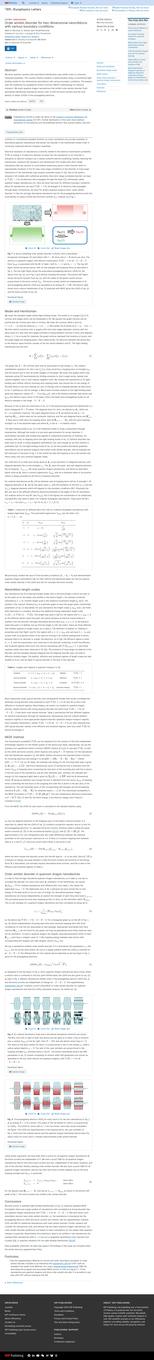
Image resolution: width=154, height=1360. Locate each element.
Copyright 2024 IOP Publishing (68, 1307)
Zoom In (32, 248)
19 (46, 649)
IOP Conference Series (15, 1314)
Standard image (18, 302)
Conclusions (101, 84)
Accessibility (10, 1333)
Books (45, 3)
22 (56, 831)
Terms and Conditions (64, 1311)
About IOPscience (13, 1318)
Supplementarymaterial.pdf (66, 1266)
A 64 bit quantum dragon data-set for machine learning (138, 53)
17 (82, 601)
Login (76, 3)
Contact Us (10, 1322)
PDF (13, 48)
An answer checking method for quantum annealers (136, 36)
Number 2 (35, 37)
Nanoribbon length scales (107, 70)
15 (20, 498)
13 (54, 442)
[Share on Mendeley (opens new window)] (112, 30)
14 (17, 446)
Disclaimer (59, 1314)
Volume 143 (25, 37)
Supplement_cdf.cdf (14, 985)
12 (82, 315)
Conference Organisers (64, 1341)
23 (30, 1226)
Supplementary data (15, 132)
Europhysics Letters (12, 37)
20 (72, 653)
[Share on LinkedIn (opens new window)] (102, 30)
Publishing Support (59, 3)
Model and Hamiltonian (106, 66)
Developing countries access (18, 1326)
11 (65, 179)
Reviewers (58, 1338)
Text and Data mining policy (67, 1322)
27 (46, 1237)
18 (58, 614)
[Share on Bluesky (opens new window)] (117, 30)
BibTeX (32, 101)
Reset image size (62, 248)
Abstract (100, 63)
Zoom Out (45, 248)
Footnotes (100, 88)
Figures (21, 57)
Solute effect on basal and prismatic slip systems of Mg (136, 62)
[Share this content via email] (98, 30)
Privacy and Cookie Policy (66, 1318)
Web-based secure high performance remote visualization (137, 45)
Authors (9, 57)
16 (34, 579)
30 (73, 1240)
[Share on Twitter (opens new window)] (108, 30)
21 (18, 660)
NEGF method (102, 74)
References (46, 57)
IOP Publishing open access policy (20, 1329)
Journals (33, 3)
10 (65, 172)
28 (14, 1240)
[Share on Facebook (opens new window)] (105, 30)
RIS (41, 101)
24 (42, 1237)
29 (70, 1240)
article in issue (20, 109)
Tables (33, 57)
